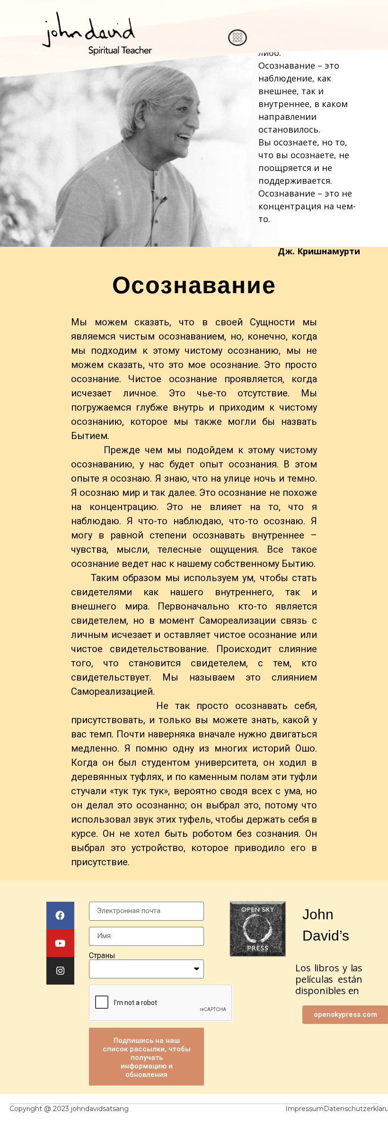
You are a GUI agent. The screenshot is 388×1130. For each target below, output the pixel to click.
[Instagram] (60, 971)
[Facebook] (60, 916)
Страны (102, 956)
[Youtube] (60, 943)
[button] (237, 37)
